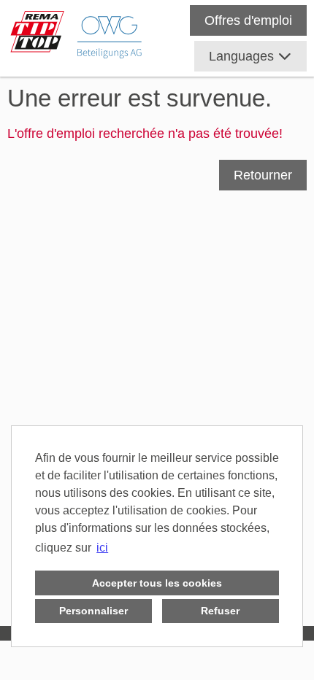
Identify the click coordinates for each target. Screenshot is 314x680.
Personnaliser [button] (93, 611)
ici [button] (102, 547)
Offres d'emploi (248, 20)
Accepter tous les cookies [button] (157, 583)
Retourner (263, 175)
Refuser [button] (220, 611)
